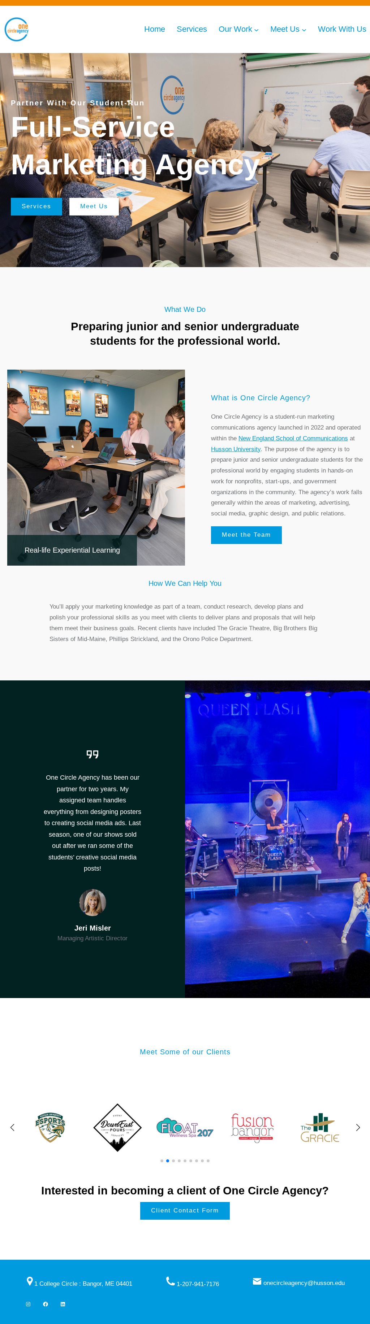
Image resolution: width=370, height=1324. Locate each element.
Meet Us (94, 206)
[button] (161, 1160)
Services (36, 206)
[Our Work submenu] (256, 29)
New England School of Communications (293, 438)
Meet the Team (246, 534)
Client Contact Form (185, 1210)
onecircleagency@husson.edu (304, 1283)
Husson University (236, 449)
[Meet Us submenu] (304, 29)
